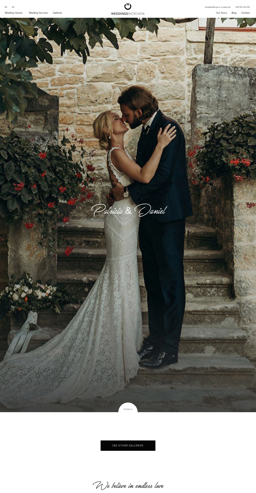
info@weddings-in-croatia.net (217, 7)
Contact (245, 12)
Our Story (221, 12)
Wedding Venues (14, 12)
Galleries (57, 12)
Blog (234, 12)
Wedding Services (38, 12)
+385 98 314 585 (242, 7)
